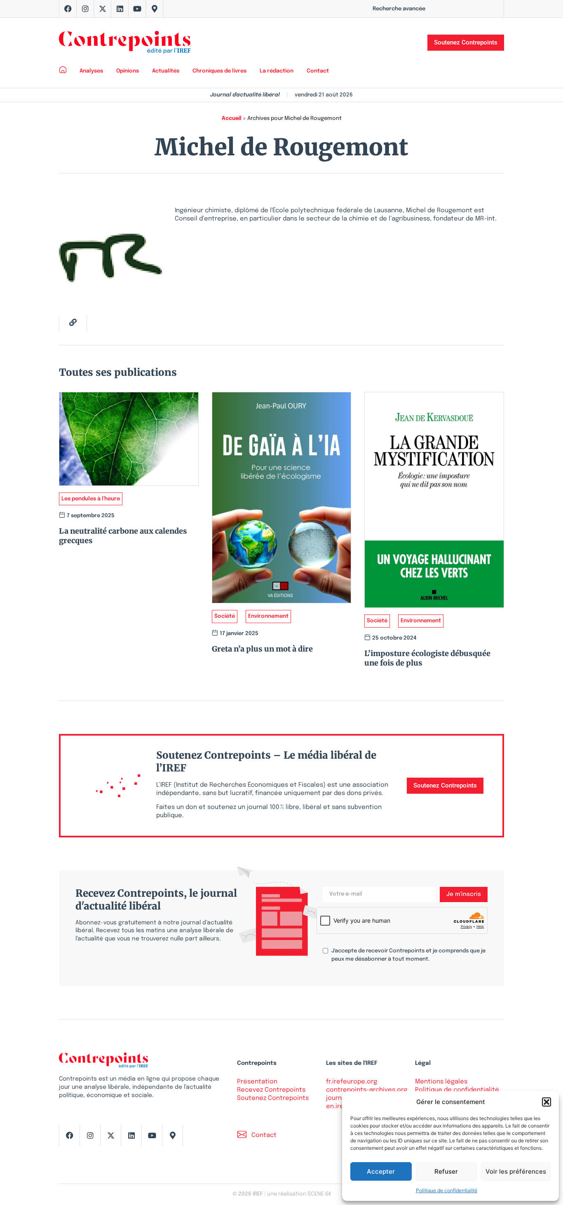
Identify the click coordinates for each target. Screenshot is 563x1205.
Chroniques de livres (219, 71)
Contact (318, 71)
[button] (546, 1102)
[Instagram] (85, 8)
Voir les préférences (516, 1171)
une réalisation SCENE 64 (299, 1194)
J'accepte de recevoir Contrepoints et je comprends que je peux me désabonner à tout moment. (408, 955)
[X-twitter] (102, 8)
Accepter (381, 1171)
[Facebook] (68, 8)
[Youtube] (137, 8)
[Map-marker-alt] (154, 8)
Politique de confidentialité (446, 1190)
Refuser (446, 1171)
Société (224, 616)
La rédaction (276, 71)
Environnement (268, 616)
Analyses (91, 71)
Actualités (165, 71)
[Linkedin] (120, 8)
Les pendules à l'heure (90, 499)
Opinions (127, 71)
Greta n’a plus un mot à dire (262, 649)
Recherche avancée (399, 9)
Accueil (232, 118)
